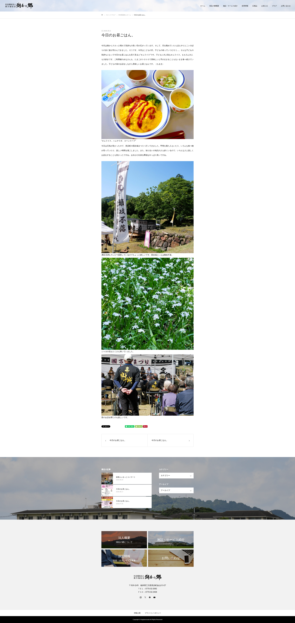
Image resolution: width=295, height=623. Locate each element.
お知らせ (264, 6)
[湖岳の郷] (19, 5)
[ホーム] (102, 15)
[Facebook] (150, 597)
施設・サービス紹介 (230, 6)
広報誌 (254, 6)
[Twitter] (145, 597)
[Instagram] (140, 597)
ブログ (274, 6)
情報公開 (137, 613)
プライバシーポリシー (153, 613)
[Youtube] (154, 597)
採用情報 (245, 6)
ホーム (202, 6)
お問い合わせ (286, 6)
